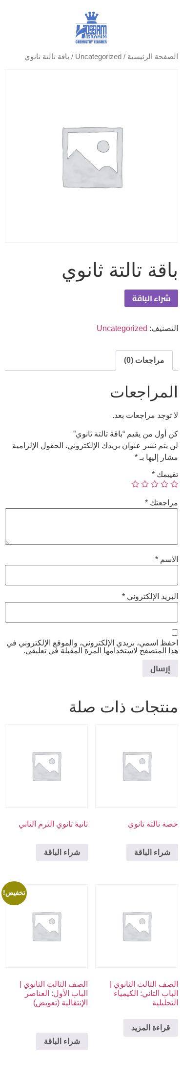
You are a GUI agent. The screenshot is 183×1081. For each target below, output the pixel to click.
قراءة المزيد (150, 1027)
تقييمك (165, 474)
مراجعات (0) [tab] (144, 360)
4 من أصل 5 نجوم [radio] (145, 484)
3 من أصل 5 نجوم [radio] (155, 484)
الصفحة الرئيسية (152, 57)
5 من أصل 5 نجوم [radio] (135, 484)
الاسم (166, 559)
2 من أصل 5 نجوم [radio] (164, 484)
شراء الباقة (151, 298)
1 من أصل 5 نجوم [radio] (174, 484)
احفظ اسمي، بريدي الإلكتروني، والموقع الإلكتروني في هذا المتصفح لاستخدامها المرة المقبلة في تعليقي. (92, 647)
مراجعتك (161, 503)
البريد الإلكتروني (150, 597)
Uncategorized (98, 57)
